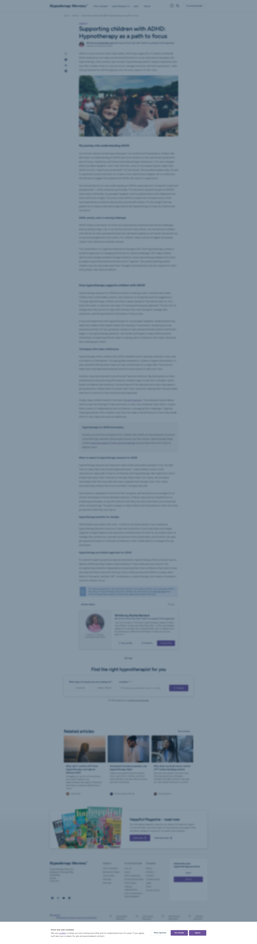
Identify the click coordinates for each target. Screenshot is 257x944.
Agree (197, 933)
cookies (62, 933)
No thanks (179, 933)
